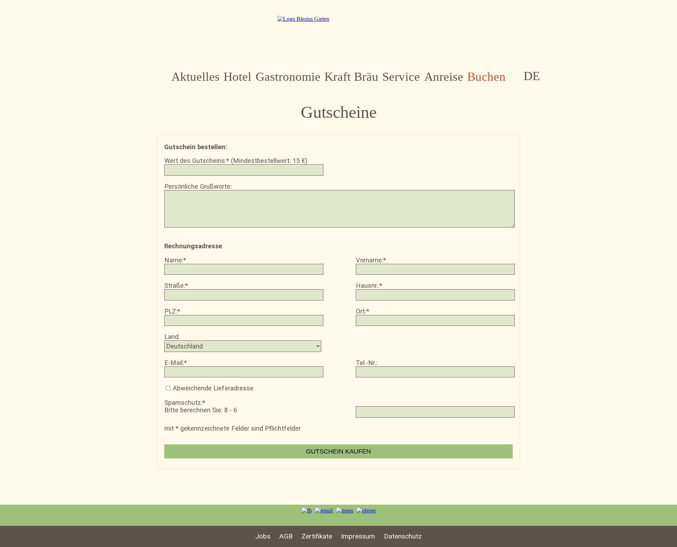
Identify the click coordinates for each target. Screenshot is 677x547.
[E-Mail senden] (324, 510)
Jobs (262, 536)
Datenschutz (403, 536)
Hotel (237, 77)
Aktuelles (195, 77)
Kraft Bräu (351, 77)
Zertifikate (316, 536)
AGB (286, 536)
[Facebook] (306, 510)
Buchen (486, 77)
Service (401, 77)
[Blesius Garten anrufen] (366, 510)
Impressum (358, 536)
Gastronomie (288, 77)
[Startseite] (303, 19)
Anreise (443, 77)
